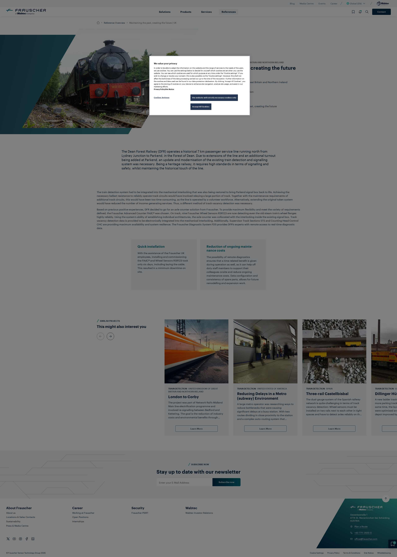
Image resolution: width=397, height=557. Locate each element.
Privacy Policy (159, 89)
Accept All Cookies (200, 107)
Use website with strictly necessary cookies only (214, 98)
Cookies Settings (161, 97)
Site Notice (169, 89)
